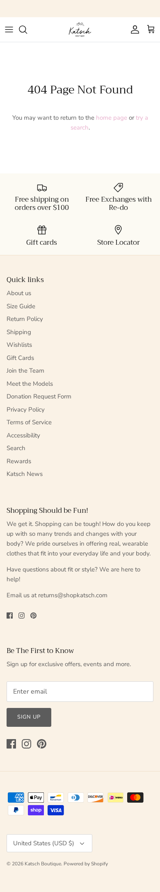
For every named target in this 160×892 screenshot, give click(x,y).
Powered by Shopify (86, 863)
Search (16, 448)
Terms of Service (29, 422)
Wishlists (19, 345)
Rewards (19, 461)
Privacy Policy (26, 409)
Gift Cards (20, 358)
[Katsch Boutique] (80, 29)
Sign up (29, 717)
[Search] (27, 29)
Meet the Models (30, 384)
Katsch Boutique (43, 863)
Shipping (19, 332)
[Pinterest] (33, 615)
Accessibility (23, 435)
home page (111, 118)
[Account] (133, 29)
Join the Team (25, 370)
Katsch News (25, 474)
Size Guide (21, 306)
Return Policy (25, 319)
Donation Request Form (39, 396)
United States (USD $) (43, 843)
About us (19, 293)
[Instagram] (21, 615)
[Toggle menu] (9, 29)
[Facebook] (10, 615)
